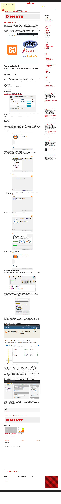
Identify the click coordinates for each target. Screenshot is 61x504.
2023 (46, 54)
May (47, 70)
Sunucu (47, 33)
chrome (47, 34)
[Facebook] (51, 1)
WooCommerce (48, 21)
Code (46, 42)
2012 (46, 80)
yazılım (47, 22)
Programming (48, 19)
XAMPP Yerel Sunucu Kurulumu (10, 22)
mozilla (47, 41)
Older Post (38, 440)
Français (17, 11)
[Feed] (56, 1)
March (47, 71)
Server (47, 28)
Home (17, 5)
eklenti (47, 36)
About (6, 479)
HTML (47, 29)
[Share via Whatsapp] (9, 405)
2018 (46, 76)
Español (14, 11)
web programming (49, 20)
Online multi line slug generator (50, 93)
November (48, 58)
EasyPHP (7, 70)
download (47, 35)
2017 (46, 77)
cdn (46, 45)
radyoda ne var (50, 148)
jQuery (47, 47)
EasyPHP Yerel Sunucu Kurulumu (7, 434)
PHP (46, 17)
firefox (47, 37)
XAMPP (7, 72)
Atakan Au (30, 3)
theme (47, 48)
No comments (6, 406)
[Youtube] (49, 1)
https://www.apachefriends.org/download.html (13, 94)
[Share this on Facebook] (7, 405)
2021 (46, 57)
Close (3, 9)
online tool (47, 30)
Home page (7, 478)
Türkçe (25, 11)
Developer (47, 32)
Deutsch (10, 11)
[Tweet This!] (8, 405)
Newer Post (7, 440)
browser (47, 44)
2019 (46, 75)
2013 (46, 78)
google (47, 38)
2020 (46, 73)
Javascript (47, 27)
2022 (46, 55)
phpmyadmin (48, 26)
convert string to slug (49, 46)
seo (46, 31)
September (48, 67)
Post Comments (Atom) (13, 471)
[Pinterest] (52, 1)
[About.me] (47, 1)
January (47, 72)
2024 (46, 53)
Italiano (21, 11)
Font (46, 43)
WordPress (47, 18)
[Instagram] (54, 1)
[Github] (44, 1)
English (6, 11)
